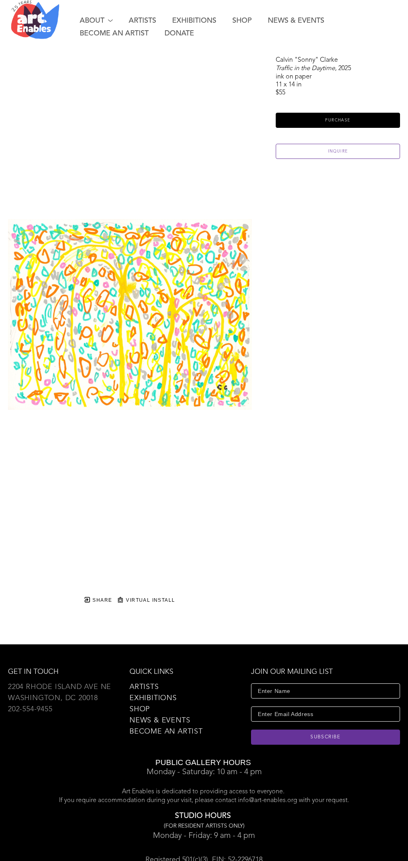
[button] (96, 20)
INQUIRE (338, 151)
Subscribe (325, 737)
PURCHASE (337, 120)
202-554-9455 (30, 709)
